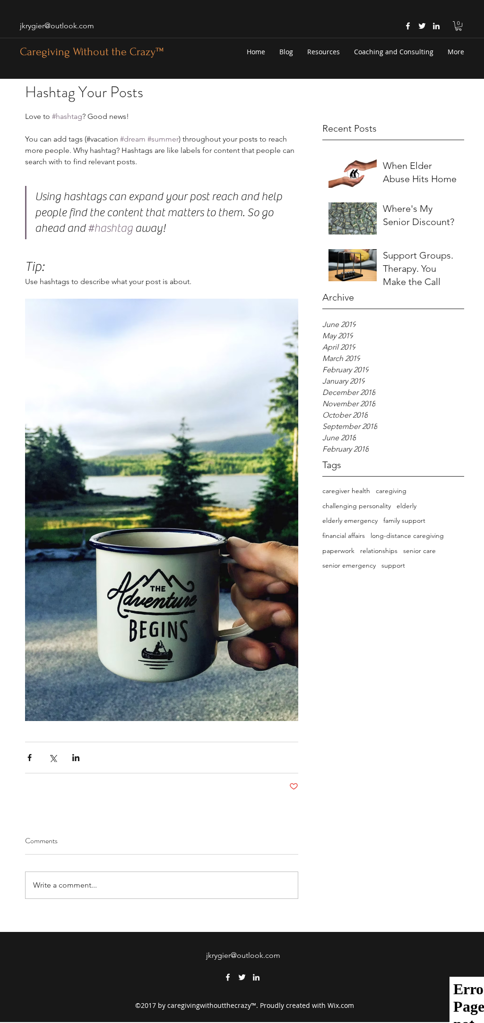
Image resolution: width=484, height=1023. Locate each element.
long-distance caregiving (407, 535)
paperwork (338, 550)
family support (404, 520)
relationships (379, 550)
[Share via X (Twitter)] (52, 757)
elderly (406, 506)
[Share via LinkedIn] (75, 757)
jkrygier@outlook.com (57, 25)
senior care (419, 550)
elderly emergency (350, 520)
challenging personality (356, 506)
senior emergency (349, 565)
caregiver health (346, 490)
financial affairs (343, 535)
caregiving (391, 490)
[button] (458, 26)
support (393, 565)
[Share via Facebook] (29, 757)
